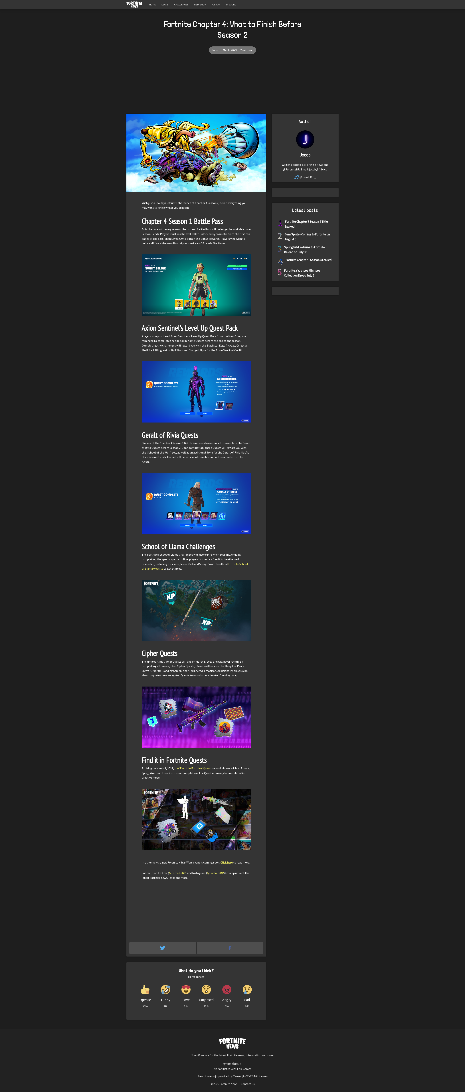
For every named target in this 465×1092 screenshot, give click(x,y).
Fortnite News (228, 1084)
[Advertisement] (232, 86)
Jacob (215, 50)
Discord (231, 4)
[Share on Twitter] (163, 948)
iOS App (216, 4)
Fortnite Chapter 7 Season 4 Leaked (309, 260)
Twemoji (238, 1076)
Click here (227, 862)
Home (152, 4)
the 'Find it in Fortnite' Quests (193, 768)
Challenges (181, 4)
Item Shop (200, 4)
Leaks (164, 4)
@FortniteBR (177, 873)
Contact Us (248, 1084)
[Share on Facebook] (230, 948)
